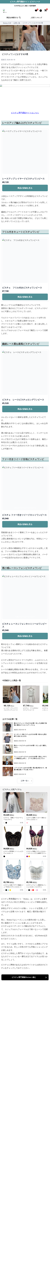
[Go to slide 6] (24, 280)
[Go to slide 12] (32, 280)
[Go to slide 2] (23, 171)
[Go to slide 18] (32, 392)
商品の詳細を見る (25, 188)
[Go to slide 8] (27, 280)
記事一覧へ (26, 780)
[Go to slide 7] (25, 280)
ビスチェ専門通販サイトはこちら (25, 112)
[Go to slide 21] (36, 392)
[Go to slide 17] (31, 392)
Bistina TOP (7, 23)
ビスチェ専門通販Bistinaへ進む (24, 977)
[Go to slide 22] (38, 392)
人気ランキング (36, 17)
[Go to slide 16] (29, 392)
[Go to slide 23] (39, 392)
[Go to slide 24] (41, 392)
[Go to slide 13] (25, 392)
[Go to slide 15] (28, 392)
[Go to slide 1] (22, 171)
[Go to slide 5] (27, 171)
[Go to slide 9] (28, 280)
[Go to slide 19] (34, 392)
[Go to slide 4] (26, 171)
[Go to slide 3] (20, 280)
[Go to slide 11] (31, 280)
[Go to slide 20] (35, 392)
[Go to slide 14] (27, 392)
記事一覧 (17, 23)
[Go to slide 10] (29, 280)
